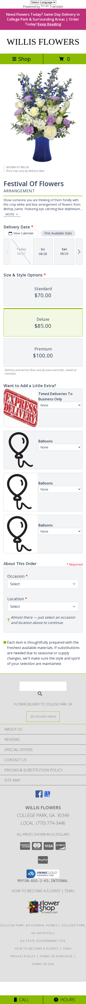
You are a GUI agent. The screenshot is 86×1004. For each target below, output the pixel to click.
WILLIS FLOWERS (43, 42)
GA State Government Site (43, 941)
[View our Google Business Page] (46, 796)
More (9, 214)
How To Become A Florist (36, 890)
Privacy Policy (23, 956)
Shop (24, 58)
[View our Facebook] (39, 796)
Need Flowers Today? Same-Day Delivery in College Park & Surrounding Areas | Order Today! (43, 19)
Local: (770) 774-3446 (43, 823)
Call (23, 1000)
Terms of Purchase (56, 956)
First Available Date (58, 233)
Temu (69, 890)
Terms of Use (43, 964)
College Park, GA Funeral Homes (29, 925)
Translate (56, 6)
